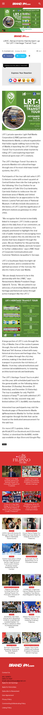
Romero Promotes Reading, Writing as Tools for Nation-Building (11, 650)
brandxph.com (9, 51)
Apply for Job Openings (10, 683)
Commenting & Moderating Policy (14, 703)
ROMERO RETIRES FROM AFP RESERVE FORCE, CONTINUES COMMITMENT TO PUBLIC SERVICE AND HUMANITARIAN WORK (12, 622)
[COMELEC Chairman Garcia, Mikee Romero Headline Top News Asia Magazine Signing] (31, 580)
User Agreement (8, 695)
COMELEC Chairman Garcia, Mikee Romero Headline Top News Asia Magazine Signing (31, 592)
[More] (29, 56)
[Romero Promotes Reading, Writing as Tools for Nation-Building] (11, 638)
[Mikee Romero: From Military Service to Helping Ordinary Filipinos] (31, 607)
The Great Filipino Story (11, 587)
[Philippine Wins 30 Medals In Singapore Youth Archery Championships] (31, 497)
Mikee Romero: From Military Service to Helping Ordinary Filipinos (31, 619)
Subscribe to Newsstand (10, 691)
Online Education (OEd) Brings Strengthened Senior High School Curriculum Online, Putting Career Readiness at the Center (11, 564)
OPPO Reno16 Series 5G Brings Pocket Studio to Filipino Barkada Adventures (11, 535)
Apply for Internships (9, 687)
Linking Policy (6, 708)
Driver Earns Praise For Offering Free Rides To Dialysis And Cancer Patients (31, 535)
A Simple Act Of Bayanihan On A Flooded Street (31, 560)
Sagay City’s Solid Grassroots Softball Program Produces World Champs (31, 481)
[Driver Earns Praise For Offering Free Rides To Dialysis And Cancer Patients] (31, 523)
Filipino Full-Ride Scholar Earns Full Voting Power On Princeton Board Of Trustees (11, 482)
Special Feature (11, 645)
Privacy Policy (7, 699)
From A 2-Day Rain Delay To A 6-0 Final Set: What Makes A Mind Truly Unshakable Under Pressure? (11, 507)
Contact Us (6, 672)
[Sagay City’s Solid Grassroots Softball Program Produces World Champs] (31, 471)
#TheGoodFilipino (31, 531)
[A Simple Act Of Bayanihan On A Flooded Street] (31, 549)
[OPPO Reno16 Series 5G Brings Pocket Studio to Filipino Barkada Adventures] (11, 523)
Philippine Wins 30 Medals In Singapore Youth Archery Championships (31, 507)
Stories (4, 444)
